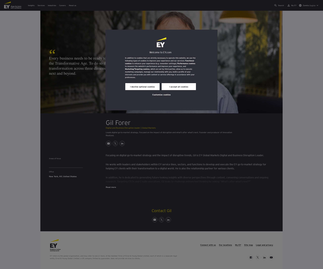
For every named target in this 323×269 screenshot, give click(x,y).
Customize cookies (161, 94)
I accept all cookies (178, 86)
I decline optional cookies (142, 86)
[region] (161, 70)
